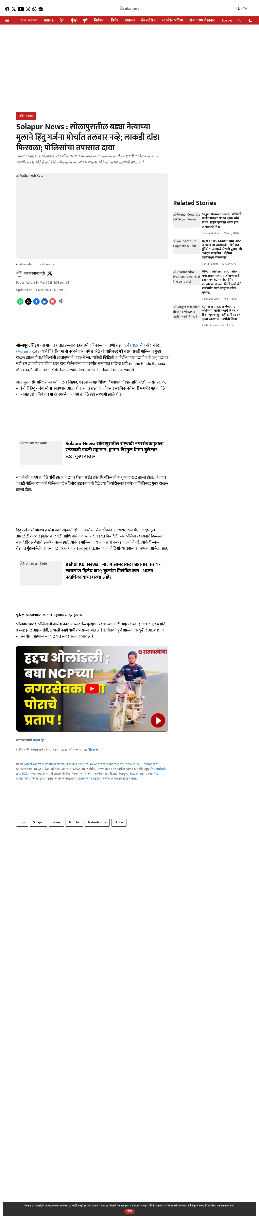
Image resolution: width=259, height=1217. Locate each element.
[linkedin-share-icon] (44, 304)
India (128, 764)
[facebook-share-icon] (36, 304)
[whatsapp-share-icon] (20, 304)
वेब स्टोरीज (148, 20)
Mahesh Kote (97, 822)
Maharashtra (115, 764)
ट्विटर (131, 774)
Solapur (38, 822)
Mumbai (149, 764)
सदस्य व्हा (38, 740)
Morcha (74, 822)
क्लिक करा (94, 750)
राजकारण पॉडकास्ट (202, 20)
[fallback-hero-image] (186, 220)
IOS (24, 774)
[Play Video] (92, 688)
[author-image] (19, 273)
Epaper (227, 20)
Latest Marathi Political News (44, 764)
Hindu (119, 822)
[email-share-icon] (52, 304)
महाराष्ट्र (48, 20)
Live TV (241, 9)
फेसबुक (122, 774)
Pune (136, 764)
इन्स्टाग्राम (141, 774)
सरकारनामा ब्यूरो (34, 273)
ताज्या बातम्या (29, 20)
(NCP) (135, 345)
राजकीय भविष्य (172, 20)
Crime (56, 822)
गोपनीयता (182, 1205)
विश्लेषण (99, 20)
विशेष (114, 20)
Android (161, 769)
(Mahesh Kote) (28, 351)
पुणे (85, 20)
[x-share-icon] (28, 304)
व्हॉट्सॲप (41, 778)
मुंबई (74, 20)
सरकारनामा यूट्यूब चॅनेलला (94, 778)
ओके (129, 1211)
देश (62, 20)
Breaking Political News (81, 764)
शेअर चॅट (153, 774)
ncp (22, 822)
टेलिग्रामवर (22, 778)
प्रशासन (130, 20)
